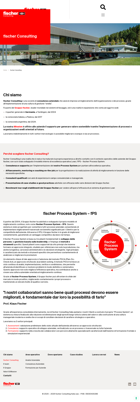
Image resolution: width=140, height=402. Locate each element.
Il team (6, 364)
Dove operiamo (55, 354)
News (117, 354)
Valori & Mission (10, 372)
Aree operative (32, 354)
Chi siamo (8, 354)
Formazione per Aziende (35, 368)
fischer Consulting (10, 360)
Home (5, 70)
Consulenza (13, 328)
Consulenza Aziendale (34, 364)
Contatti (7, 375)
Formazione (13, 331)
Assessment (13, 325)
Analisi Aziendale (32, 360)
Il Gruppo (7, 368)
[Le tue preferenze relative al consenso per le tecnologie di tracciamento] (136, 398)
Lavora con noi (99, 354)
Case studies (76, 354)
